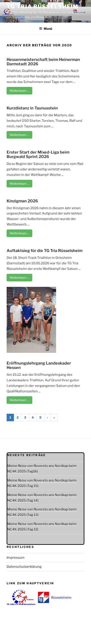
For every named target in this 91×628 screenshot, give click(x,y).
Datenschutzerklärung (24, 567)
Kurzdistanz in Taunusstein (32, 108)
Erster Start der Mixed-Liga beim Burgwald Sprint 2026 (38, 154)
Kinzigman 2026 (22, 201)
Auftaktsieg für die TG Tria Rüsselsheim (44, 250)
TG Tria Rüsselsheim (42, 6)
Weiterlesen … (19, 90)
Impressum (16, 558)
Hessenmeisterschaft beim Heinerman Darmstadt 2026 (43, 61)
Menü (48, 28)
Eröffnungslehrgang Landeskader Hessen (39, 365)
